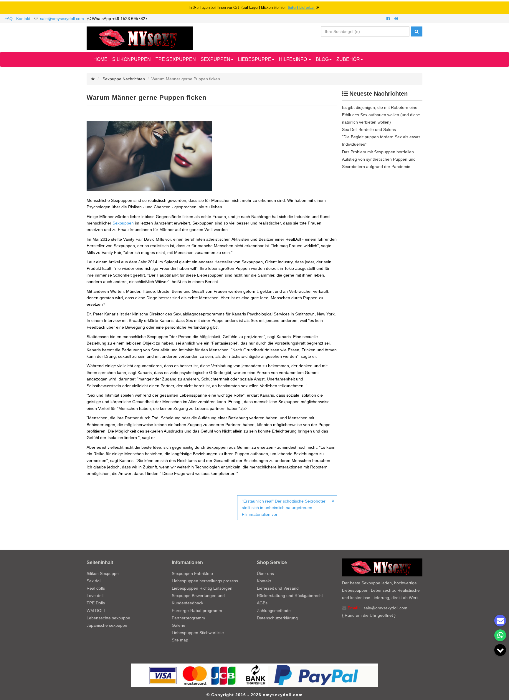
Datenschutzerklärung (277, 618)
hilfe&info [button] (293, 59)
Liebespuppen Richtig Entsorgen (202, 588)
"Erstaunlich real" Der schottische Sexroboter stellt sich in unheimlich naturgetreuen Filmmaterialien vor (283, 508)
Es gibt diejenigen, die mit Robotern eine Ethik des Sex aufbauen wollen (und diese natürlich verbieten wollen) (381, 114)
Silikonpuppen (131, 59)
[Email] (500, 620)
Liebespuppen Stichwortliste (198, 632)
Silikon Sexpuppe (103, 573)
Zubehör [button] (348, 59)
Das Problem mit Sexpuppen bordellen (378, 151)
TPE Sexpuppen (176, 59)
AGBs (262, 603)
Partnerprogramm (188, 618)
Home (100, 59)
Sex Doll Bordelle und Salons (369, 129)
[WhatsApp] (500, 635)
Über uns (265, 573)
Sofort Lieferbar (301, 8)
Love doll (95, 595)
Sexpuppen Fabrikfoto (192, 573)
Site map (180, 640)
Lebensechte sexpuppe (108, 618)
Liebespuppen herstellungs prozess (205, 580)
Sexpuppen (123, 223)
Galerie (178, 625)
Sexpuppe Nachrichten (124, 79)
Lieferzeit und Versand (278, 588)
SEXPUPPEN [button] (215, 59)
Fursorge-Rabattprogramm (197, 610)
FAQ (8, 18)
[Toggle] (500, 650)
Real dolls (96, 588)
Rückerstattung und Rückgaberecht (290, 595)
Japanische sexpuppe (107, 625)
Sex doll (94, 580)
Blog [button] (322, 59)
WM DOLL (96, 610)
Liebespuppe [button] (254, 59)
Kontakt (23, 18)
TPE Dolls (96, 603)
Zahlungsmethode (274, 610)
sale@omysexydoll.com (62, 18)
